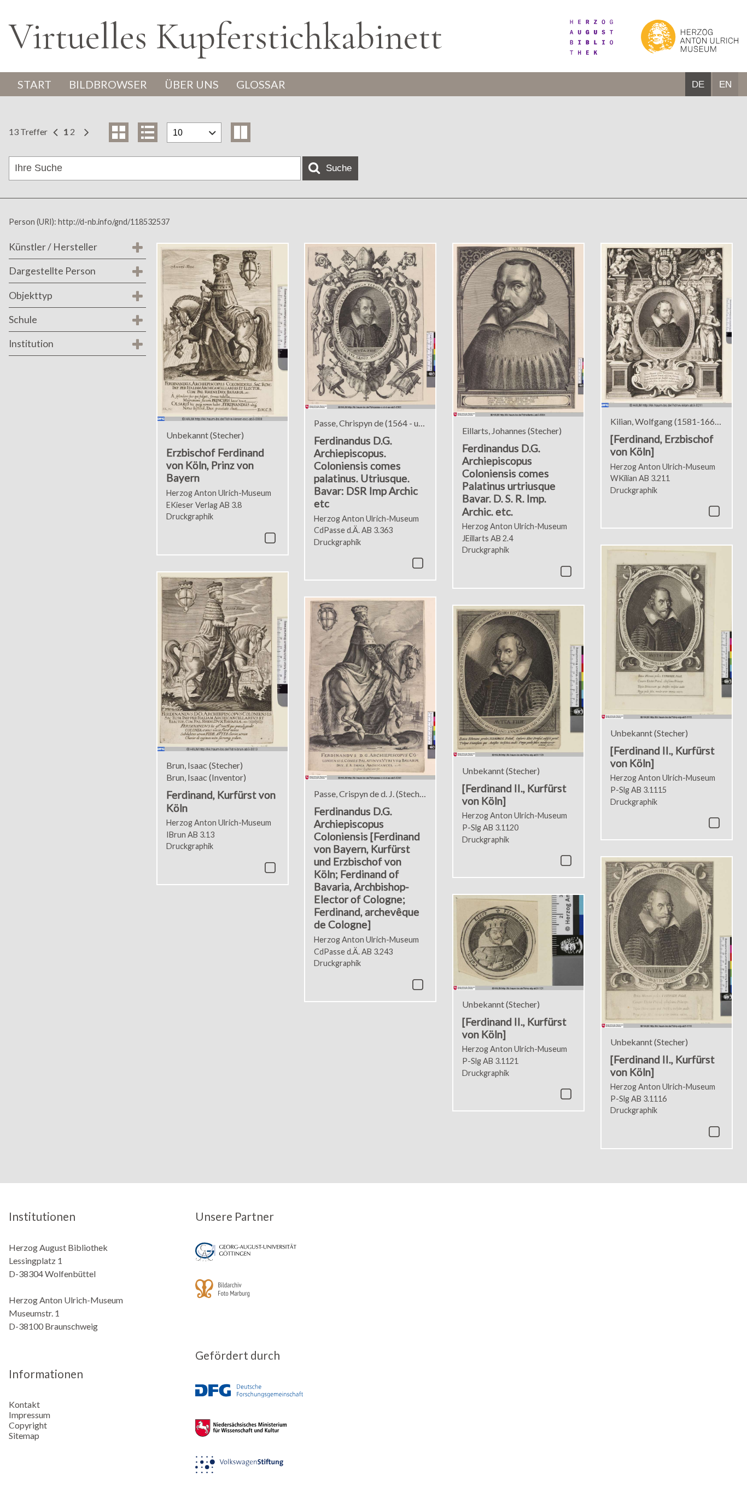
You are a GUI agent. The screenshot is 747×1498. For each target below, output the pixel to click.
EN (725, 84)
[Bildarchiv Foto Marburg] (280, 1296)
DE (698, 84)
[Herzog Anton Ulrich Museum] (676, 51)
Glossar (260, 84)
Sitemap (24, 1435)
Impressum (29, 1414)
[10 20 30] (194, 132)
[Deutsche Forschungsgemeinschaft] (280, 1398)
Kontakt (24, 1404)
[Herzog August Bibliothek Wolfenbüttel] (579, 51)
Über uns (192, 84)
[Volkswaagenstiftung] (280, 1472)
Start (34, 84)
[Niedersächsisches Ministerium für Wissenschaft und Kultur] (280, 1435)
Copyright (28, 1425)
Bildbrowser (108, 84)
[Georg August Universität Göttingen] (280, 1259)
